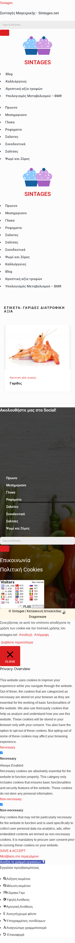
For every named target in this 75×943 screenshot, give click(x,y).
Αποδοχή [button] (25, 634)
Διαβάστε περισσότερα (17, 642)
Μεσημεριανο (16, 115)
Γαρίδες (16, 383)
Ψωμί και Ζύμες (17, 159)
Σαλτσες (11, 151)
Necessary (8, 758)
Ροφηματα (13, 129)
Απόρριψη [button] (41, 634)
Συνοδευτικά (15, 144)
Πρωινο (11, 107)
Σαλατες (11, 137)
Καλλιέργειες (16, 81)
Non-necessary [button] (11, 799)
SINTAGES (37, 62)
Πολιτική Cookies (21, 569)
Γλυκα (10, 122)
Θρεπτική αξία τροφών (24, 89)
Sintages (6, 3)
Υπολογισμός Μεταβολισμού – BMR (34, 96)
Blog (9, 74)
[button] (22, 862)
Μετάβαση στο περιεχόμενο (19, 856)
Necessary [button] (7, 747)
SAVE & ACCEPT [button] (13, 850)
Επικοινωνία (15, 560)
